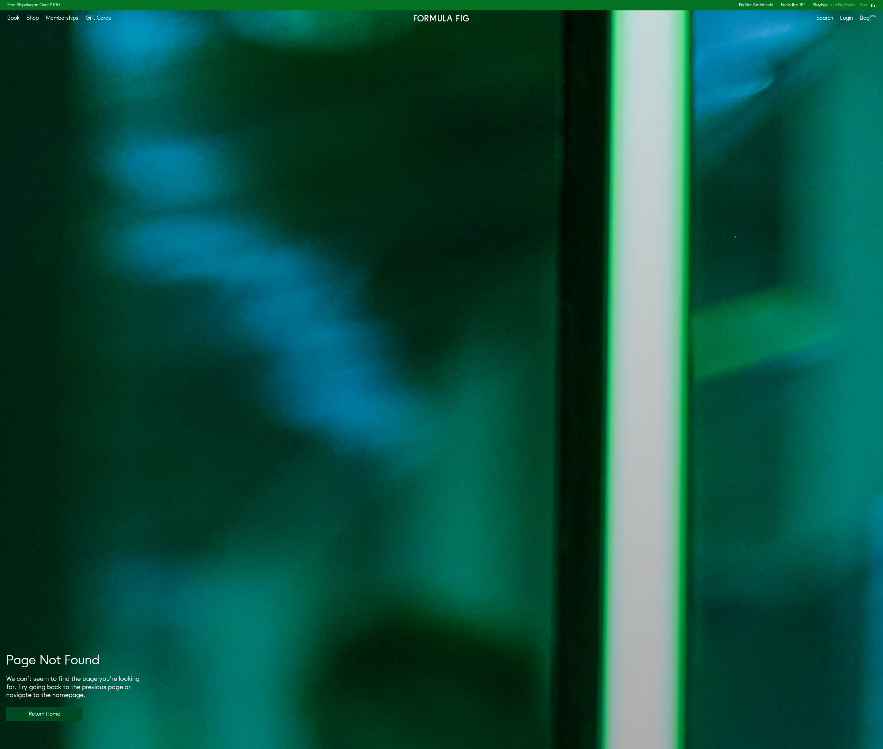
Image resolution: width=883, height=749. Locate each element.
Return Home (44, 714)
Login (846, 18)
